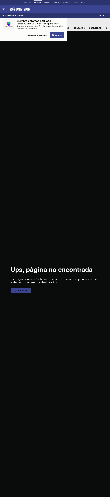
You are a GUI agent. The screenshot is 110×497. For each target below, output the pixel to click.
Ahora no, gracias (37, 35)
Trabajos (79, 28)
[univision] (20, 9)
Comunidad (95, 28)
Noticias (37, 2)
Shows (47, 2)
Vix (30, 2)
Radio (76, 2)
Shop (83, 2)
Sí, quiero (57, 35)
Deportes (66, 2)
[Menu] (4, 9)
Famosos (56, 2)
